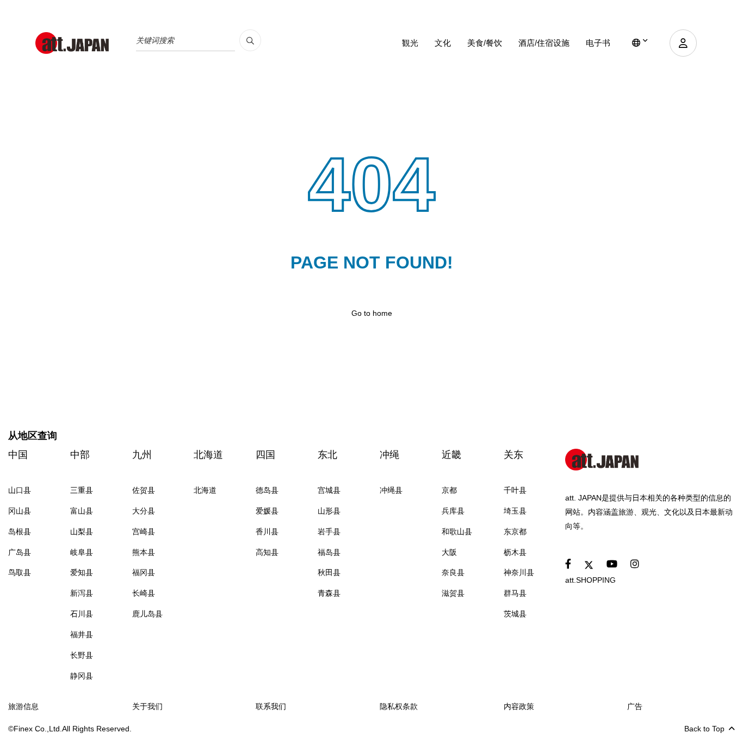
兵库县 (453, 510)
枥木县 (515, 552)
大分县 (143, 510)
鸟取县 (19, 572)
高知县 (267, 552)
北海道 (208, 454)
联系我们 (271, 706)
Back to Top (704, 728)
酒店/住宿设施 (543, 42)
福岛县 (329, 552)
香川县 (267, 531)
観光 (410, 42)
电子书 (598, 42)
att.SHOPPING (590, 580)
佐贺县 (143, 490)
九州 (142, 454)
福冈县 (143, 572)
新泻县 (81, 593)
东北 (327, 454)
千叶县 (515, 490)
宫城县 (329, 490)
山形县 (329, 510)
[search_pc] (250, 40)
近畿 (451, 454)
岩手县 (329, 531)
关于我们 (147, 706)
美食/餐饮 (484, 42)
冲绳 (389, 454)
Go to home (371, 313)
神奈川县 (519, 572)
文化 (443, 42)
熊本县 (143, 552)
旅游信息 (23, 706)
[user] (683, 43)
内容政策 (519, 706)
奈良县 (453, 572)
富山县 (81, 510)
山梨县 (81, 531)
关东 (513, 454)
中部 (80, 454)
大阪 (449, 552)
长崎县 (143, 593)
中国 (18, 454)
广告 (634, 706)
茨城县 (515, 613)
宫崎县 (143, 531)
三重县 (81, 490)
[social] (568, 564)
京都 (449, 490)
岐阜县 (81, 552)
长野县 (81, 655)
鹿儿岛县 (147, 613)
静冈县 (81, 675)
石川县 (81, 613)
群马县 (515, 593)
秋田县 (329, 572)
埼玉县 (515, 510)
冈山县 (19, 510)
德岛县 (267, 490)
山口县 (19, 490)
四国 (265, 454)
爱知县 (81, 572)
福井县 (81, 634)
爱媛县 (267, 510)
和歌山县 (457, 531)
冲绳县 (391, 490)
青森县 (329, 593)
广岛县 (19, 552)
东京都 (515, 531)
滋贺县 (453, 593)
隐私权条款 (399, 706)
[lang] (640, 43)
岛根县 (19, 531)
